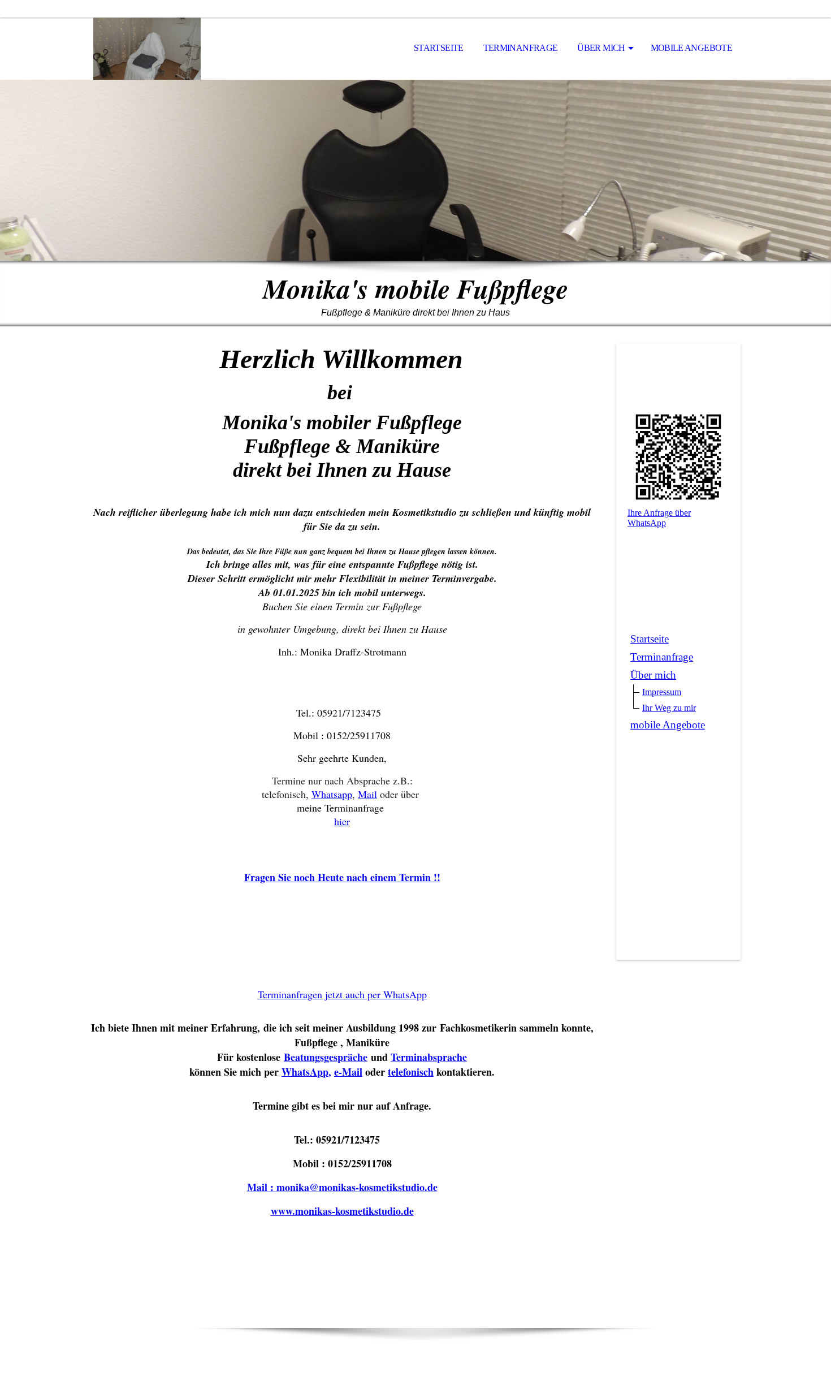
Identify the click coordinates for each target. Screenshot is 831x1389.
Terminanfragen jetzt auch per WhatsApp (342, 994)
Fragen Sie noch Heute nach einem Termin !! (342, 877)
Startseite (439, 48)
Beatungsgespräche (325, 1057)
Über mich (601, 48)
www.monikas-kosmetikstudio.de (342, 1210)
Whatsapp (331, 794)
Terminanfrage (520, 48)
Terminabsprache (429, 1057)
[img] (147, 49)
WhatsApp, (306, 1071)
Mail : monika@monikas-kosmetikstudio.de (342, 1187)
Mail (367, 794)
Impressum (661, 692)
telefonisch (411, 1071)
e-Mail (348, 1071)
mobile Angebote (691, 48)
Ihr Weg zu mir (669, 708)
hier (342, 821)
